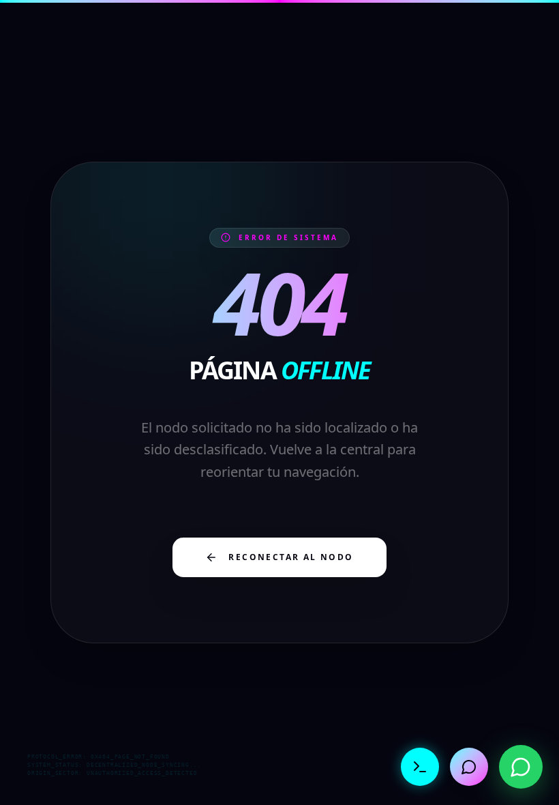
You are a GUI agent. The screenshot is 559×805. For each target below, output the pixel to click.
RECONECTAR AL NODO (290, 557)
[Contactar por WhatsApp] (521, 767)
